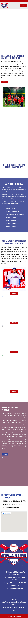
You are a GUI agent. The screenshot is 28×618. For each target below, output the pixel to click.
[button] (14, 5)
